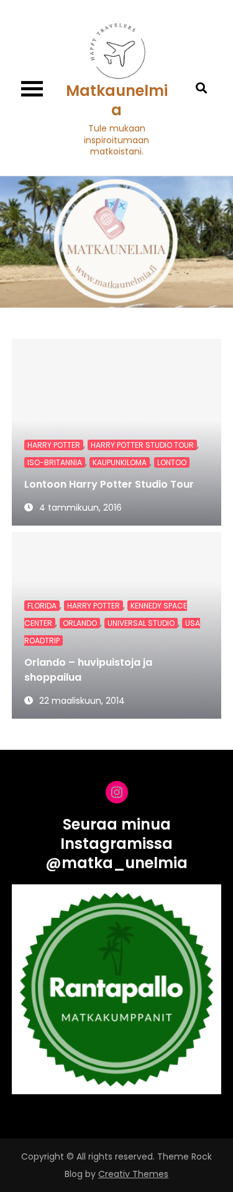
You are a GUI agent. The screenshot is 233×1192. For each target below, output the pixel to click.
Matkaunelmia (117, 100)
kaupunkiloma (120, 462)
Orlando (80, 623)
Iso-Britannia (54, 462)
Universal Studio (141, 623)
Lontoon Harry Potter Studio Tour (109, 484)
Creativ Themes (133, 1174)
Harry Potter (53, 445)
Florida (42, 605)
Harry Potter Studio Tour (142, 445)
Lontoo (171, 462)
